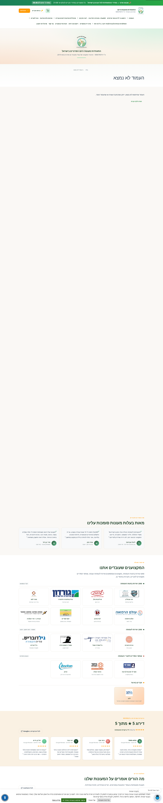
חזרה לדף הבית (136, 101)
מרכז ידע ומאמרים (85, 24)
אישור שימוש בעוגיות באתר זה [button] (74, 800)
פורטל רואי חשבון (41, 24)
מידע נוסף (56, 800)
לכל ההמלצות (28, 788)
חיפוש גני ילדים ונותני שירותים (116, 18)
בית (87, 70)
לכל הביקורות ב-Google (29, 730)
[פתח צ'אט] (157, 797)
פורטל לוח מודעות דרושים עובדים (66, 18)
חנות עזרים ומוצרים (61, 24)
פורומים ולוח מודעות (46, 18)
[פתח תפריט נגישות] (5, 798)
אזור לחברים (34, 18)
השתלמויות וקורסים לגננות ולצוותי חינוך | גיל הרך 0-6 (110, 24)
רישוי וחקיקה (83, 18)
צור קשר (51, 24)
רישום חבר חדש (73, 24)
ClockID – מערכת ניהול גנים (97, 18)
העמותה (131, 18)
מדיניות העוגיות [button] (104, 800)
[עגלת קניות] (47, 10)
